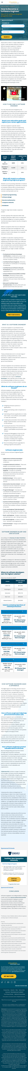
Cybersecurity (5, 771)
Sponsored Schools (7, 848)
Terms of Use (22, 990)
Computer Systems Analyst (11, 628)
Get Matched (9, 976)
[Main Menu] (2, 2)
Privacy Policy (7, 990)
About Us (12, 990)
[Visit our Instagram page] (12, 982)
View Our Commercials (21, 985)
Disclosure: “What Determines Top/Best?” (14, 992)
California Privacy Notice (19, 994)
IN (2, 29)
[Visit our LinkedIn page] (15, 982)
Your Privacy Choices (8, 994)
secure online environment (18, 897)
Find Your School (14, 315)
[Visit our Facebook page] (5, 982)
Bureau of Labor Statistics (17, 538)
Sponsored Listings (7, 20)
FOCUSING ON (5, 23)
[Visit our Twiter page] (2, 982)
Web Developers (7, 660)
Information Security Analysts (12, 644)
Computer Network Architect (12, 612)
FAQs (16, 990)
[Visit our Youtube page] (8, 982)
